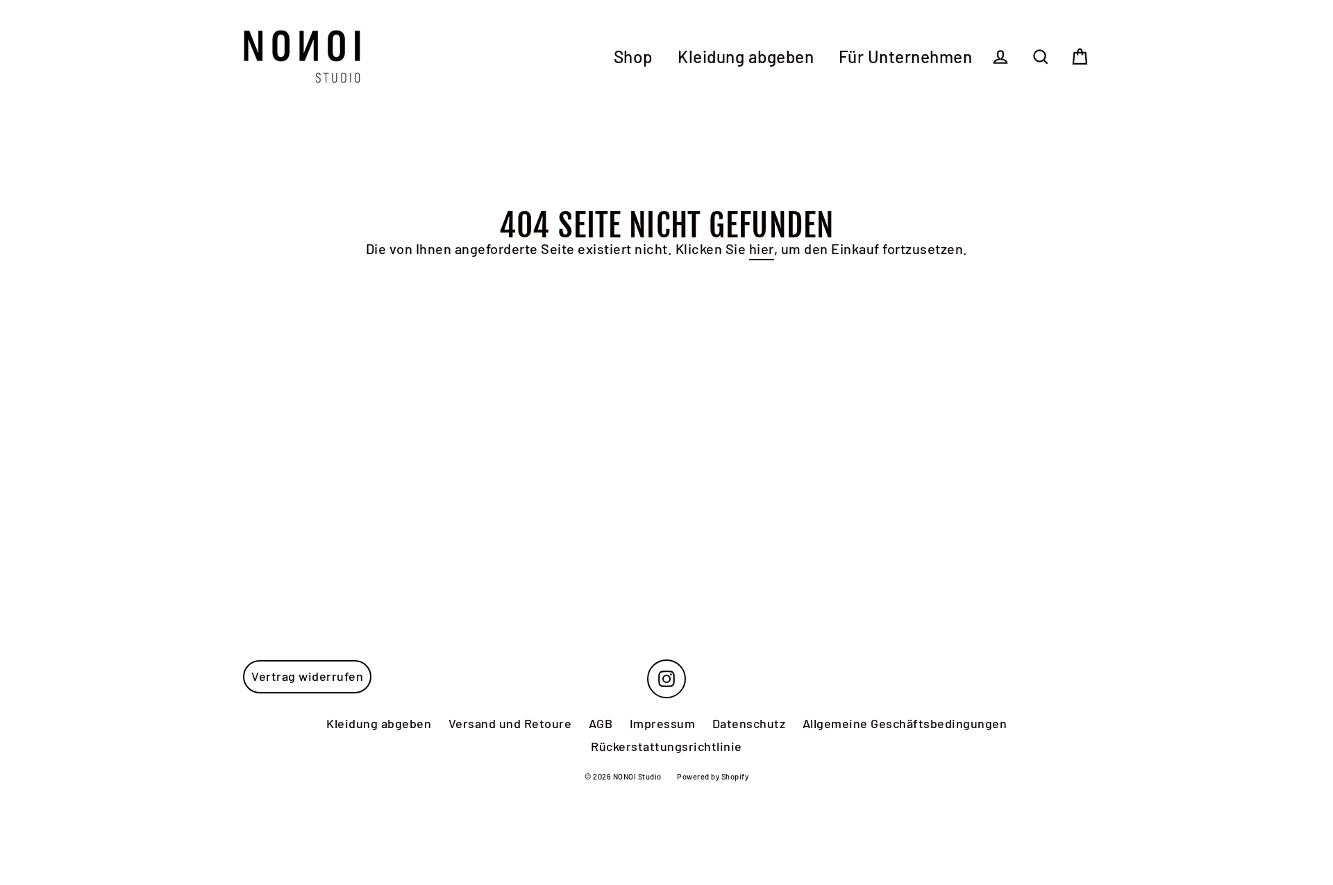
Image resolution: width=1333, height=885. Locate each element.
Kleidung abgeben (746, 57)
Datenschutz (749, 723)
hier (761, 248)
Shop (633, 57)
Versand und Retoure (510, 723)
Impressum (663, 723)
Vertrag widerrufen (307, 676)
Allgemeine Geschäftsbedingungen (905, 723)
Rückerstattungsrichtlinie (666, 746)
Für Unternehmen (906, 57)
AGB (601, 723)
